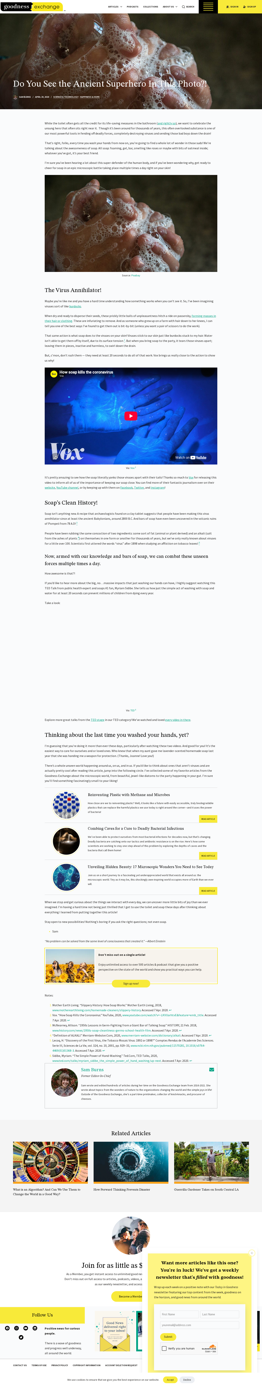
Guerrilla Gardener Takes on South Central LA (206, 1189)
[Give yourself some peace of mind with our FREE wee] (115, 1331)
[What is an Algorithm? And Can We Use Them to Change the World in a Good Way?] (50, 1163)
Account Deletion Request (121, 1365)
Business (18, 1200)
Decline (187, 1379)
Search (190, 6)
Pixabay (135, 275)
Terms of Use (39, 1365)
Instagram (158, 487)
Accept (170, 1379)
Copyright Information (87, 1365)
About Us (168, 6)
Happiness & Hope (90, 96)
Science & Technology (65, 96)
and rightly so (167, 123)
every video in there (177, 720)
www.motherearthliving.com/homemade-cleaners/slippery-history (96, 1010)
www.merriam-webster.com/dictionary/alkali (150, 1035)
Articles (113, 6)
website (50, 487)
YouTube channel (67, 487)
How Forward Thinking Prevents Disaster (122, 1189)
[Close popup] (252, 1253)
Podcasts (132, 6)
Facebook (126, 487)
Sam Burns (92, 1070)
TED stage (97, 720)
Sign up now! (131, 983)
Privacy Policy (59, 1365)
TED (132, 710)
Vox (132, 468)
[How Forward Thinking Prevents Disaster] (131, 1163)
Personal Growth (103, 1195)
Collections (150, 6)
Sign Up (251, 6)
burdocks (75, 306)
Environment (204, 1195)
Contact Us (20, 1365)
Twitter (139, 487)
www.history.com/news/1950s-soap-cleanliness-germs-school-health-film (101, 1030)
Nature (217, 1195)
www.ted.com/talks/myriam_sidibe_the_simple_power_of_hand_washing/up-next (106, 1061)
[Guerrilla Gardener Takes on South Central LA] (211, 1163)
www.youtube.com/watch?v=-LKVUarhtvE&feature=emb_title (163, 1015)
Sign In (234, 6)
